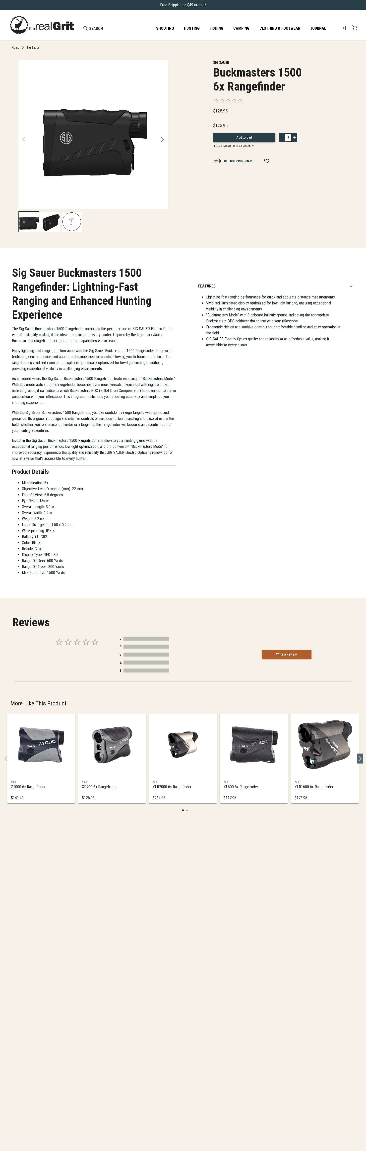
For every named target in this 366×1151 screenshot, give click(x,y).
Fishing (216, 28)
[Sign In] (343, 28)
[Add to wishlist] (266, 161)
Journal (318, 28)
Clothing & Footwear (279, 28)
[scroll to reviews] (263, 100)
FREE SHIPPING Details (237, 161)
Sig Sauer (33, 47)
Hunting (192, 28)
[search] (86, 28)
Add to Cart (244, 137)
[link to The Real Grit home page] (42, 25)
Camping (241, 28)
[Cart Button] (355, 28)
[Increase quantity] (294, 137)
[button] (276, 286)
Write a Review (286, 654)
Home (15, 47)
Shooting (165, 28)
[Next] (162, 139)
